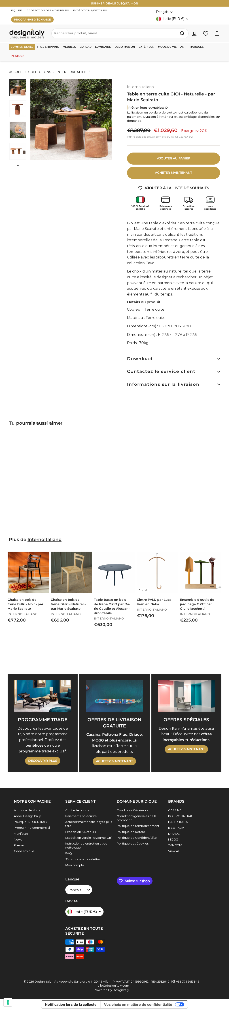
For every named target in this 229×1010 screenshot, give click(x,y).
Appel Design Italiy (27, 816)
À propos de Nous (27, 810)
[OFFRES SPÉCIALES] (186, 696)
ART (183, 46)
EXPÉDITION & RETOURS (90, 10)
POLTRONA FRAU (180, 816)
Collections (39, 72)
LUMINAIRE (103, 46)
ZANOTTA (175, 845)
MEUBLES (69, 46)
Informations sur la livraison (163, 384)
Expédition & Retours (80, 832)
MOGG (173, 839)
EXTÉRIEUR (146, 46)
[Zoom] (71, 119)
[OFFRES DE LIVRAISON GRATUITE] (114, 696)
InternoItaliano (140, 87)
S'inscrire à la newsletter (82, 859)
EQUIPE (16, 10)
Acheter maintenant (173, 173)
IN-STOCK (18, 56)
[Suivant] (18, 164)
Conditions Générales (132, 810)
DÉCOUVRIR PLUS (42, 761)
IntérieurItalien (71, 72)
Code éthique (24, 851)
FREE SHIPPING (48, 46)
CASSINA (174, 810)
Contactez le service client (161, 371)
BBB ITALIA (176, 827)
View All (173, 851)
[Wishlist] (205, 33)
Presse (19, 845)
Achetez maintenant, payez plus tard (88, 824)
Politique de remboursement (138, 826)
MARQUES (196, 46)
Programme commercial (32, 827)
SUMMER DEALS (22, 46)
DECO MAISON (124, 46)
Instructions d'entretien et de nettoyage (86, 845)
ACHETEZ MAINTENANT (114, 761)
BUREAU (85, 46)
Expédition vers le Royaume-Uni (88, 837)
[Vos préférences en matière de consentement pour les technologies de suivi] (8, 1002)
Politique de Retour (131, 832)
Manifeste (21, 833)
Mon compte (74, 865)
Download (140, 358)
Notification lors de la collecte (71, 1004)
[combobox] (120, 33)
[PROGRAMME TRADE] (42, 696)
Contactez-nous (77, 810)
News (18, 839)
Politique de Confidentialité (137, 837)
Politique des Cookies (132, 843)
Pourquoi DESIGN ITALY (31, 822)
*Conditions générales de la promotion (137, 818)
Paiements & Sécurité (81, 816)
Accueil (16, 72)
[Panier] (217, 33)
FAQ (68, 853)
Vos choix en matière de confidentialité (138, 1004)
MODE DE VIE (167, 46)
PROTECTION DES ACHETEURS (47, 10)
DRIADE (174, 833)
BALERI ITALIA (178, 822)
